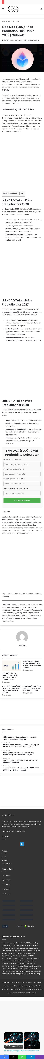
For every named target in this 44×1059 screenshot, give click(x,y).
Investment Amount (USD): (12, 459)
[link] (7, 1035)
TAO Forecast (6, 894)
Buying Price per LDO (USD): (13, 469)
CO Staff (6, 40)
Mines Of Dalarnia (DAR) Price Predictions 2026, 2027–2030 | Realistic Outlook (11, 689)
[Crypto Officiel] (13, 9)
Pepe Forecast (6, 880)
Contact (4, 860)
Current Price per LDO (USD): (13, 479)
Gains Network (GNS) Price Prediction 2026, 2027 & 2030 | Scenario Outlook (32, 664)
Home (6, 21)
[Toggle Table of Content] (20, 193)
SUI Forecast (6, 889)
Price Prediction (14, 21)
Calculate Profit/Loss (22, 500)
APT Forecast (6, 884)
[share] (19, 1034)
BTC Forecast (6, 875)
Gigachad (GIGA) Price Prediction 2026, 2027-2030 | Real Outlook (32, 688)
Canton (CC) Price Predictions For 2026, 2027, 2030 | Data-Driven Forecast (10, 676)
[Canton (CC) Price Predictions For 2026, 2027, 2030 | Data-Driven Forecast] (11, 665)
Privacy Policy (6, 863)
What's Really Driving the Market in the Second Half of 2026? (14, 1035)
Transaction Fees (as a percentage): (16, 488)
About (4, 857)
